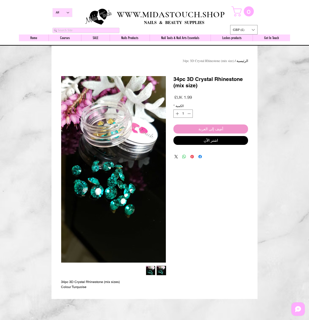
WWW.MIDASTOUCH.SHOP (171, 14)
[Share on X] (176, 156)
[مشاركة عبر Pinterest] (192, 156)
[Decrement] (189, 114)
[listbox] (244, 29)
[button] (244, 29)
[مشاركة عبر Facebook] (200, 156)
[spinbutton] (183, 114)
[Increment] (177, 114)
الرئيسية (242, 60)
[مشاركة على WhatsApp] (184, 156)
